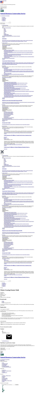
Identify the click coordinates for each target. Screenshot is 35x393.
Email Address (4, 384)
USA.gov (3, 371)
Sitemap (3, 381)
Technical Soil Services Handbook (9, 117)
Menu (1, 8)
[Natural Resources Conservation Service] (17, 10)
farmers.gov (4, 284)
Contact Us (3, 20)
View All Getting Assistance (6, 45)
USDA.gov (4, 19)
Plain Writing (4, 379)
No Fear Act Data (4, 378)
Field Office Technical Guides (8, 111)
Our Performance (4, 364)
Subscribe (3, 17)
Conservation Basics (5, 25)
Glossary (3, 377)
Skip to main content (3, 0)
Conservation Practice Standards (8, 112)
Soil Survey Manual (7, 246)
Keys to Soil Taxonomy (7, 115)
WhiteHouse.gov (4, 372)
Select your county (3, 349)
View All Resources (5, 107)
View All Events (6, 138)
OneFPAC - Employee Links (6, 375)
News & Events (4, 126)
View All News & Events (6, 128)
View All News (6, 130)
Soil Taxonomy (6, 116)
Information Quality (5, 363)
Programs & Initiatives (5, 205)
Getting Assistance (5, 42)
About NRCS (4, 18)
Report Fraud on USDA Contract (7, 380)
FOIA (3, 362)
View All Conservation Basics (6, 27)
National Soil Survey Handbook (8, 114)
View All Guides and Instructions (7, 118)
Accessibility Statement (5, 366)
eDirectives (3, 376)
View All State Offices (5, 67)
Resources (3, 104)
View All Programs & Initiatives (6, 77)
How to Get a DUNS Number (8, 113)
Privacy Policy (4, 365)
